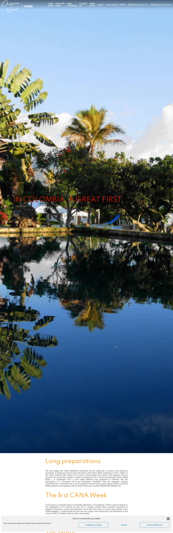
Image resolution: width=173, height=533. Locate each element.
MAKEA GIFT (92, 5)
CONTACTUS (83, 5)
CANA (28, 6)
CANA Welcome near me (138, 5)
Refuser (124, 525)
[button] (168, 519)
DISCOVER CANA (60, 5)
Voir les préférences (155, 525)
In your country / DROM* (116, 5)
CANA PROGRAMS (72, 5)
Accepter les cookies (93, 525)
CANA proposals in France (161, 5)
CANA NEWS (50, 5)
